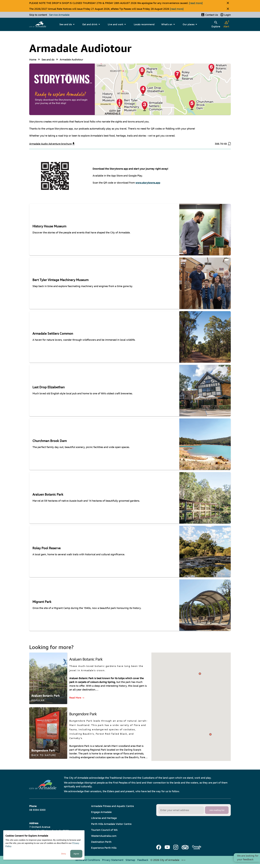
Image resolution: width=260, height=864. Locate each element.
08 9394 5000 (37, 809)
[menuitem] (37, 24)
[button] (210, 734)
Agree (76, 853)
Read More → (76, 697)
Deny (63, 853)
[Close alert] (228, 3)
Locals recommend (144, 24)
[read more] (196, 2)
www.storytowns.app (148, 182)
